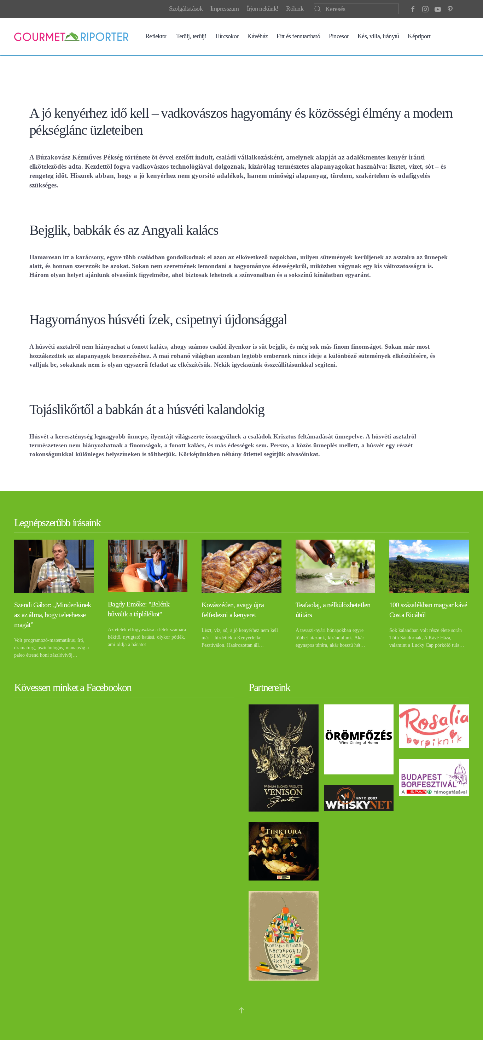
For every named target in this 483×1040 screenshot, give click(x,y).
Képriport (419, 36)
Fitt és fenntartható (298, 36)
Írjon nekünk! (263, 8)
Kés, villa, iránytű (378, 36)
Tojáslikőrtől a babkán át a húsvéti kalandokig (146, 409)
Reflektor (156, 36)
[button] (241, 1010)
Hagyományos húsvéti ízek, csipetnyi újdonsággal (158, 319)
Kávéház (257, 36)
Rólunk (294, 8)
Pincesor (339, 36)
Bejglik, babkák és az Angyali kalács (123, 230)
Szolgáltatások (186, 8)
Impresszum (224, 8)
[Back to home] (71, 36)
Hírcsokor (227, 36)
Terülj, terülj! (191, 36)
